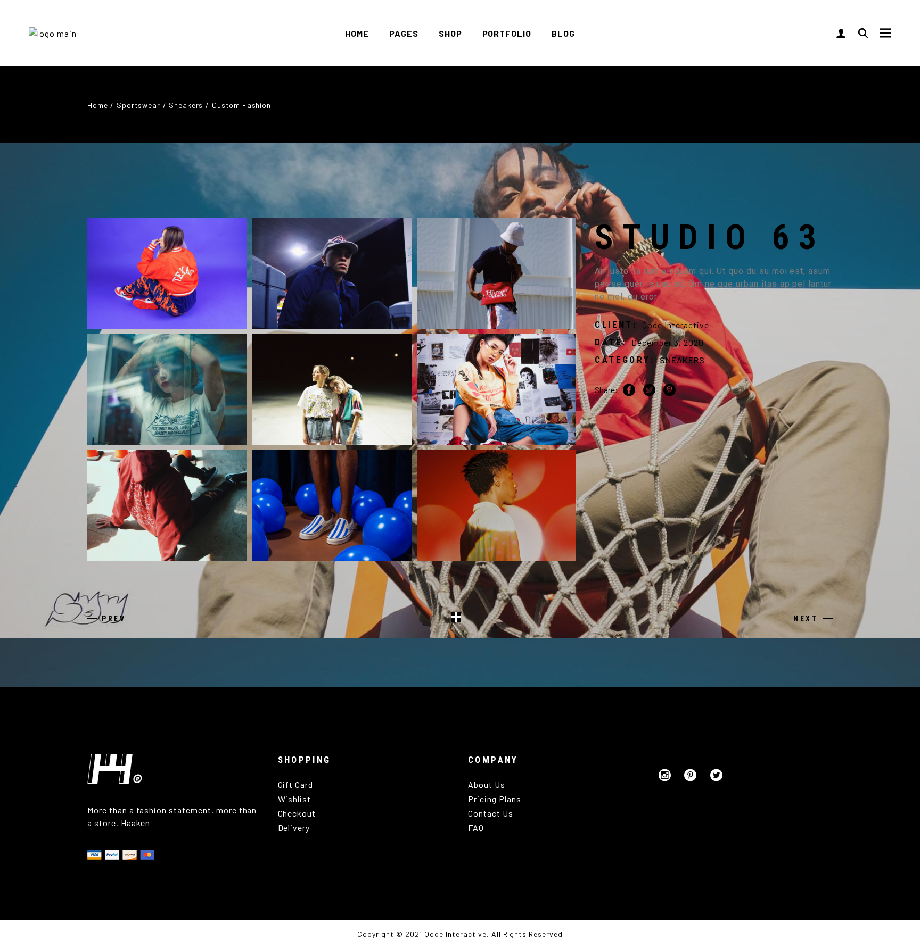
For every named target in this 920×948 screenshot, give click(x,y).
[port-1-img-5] (167, 389)
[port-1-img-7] (496, 389)
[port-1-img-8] (496, 505)
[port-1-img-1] (167, 273)
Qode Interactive (675, 325)
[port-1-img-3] (496, 273)
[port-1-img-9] (167, 505)
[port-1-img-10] (331, 505)
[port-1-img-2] (331, 273)
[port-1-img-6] (331, 389)
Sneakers (682, 360)
